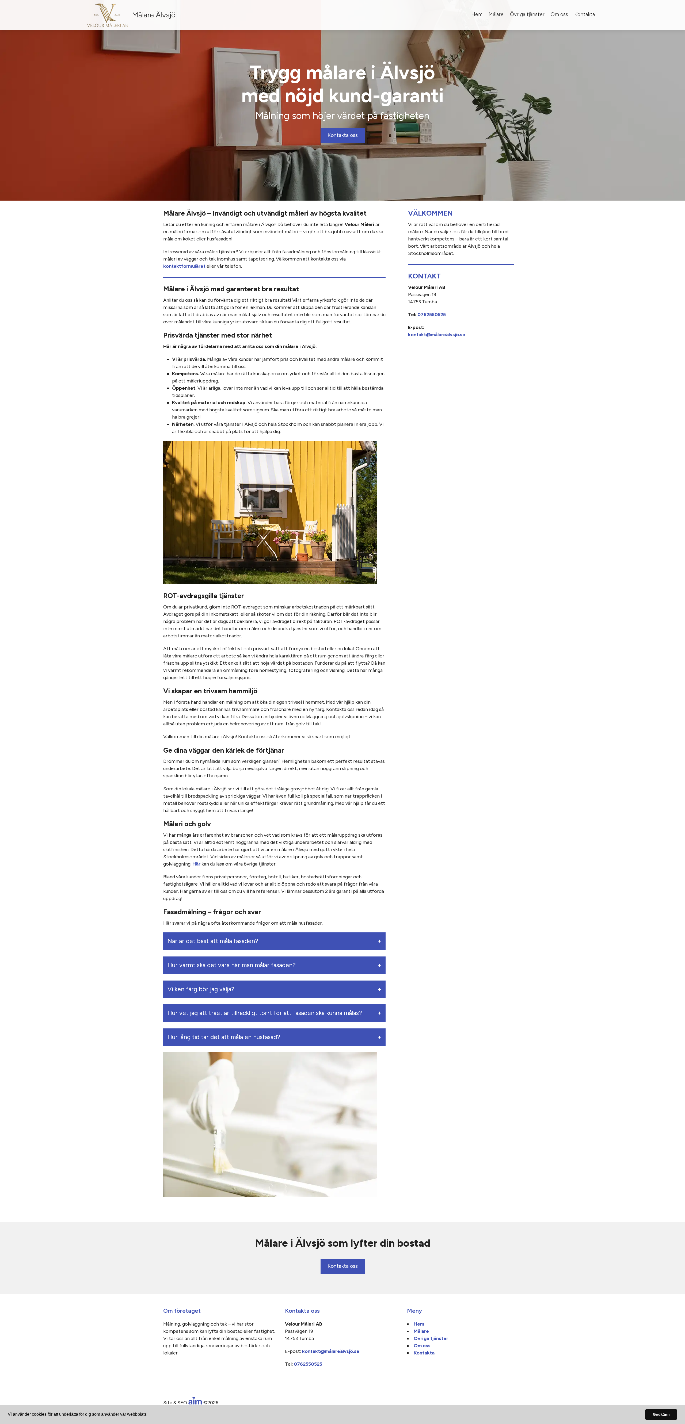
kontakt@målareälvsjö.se (436, 335)
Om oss (559, 14)
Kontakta (584, 14)
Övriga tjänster (527, 14)
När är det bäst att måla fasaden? (213, 941)
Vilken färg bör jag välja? (201, 989)
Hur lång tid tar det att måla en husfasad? (224, 1037)
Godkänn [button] (661, 1414)
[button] (148, 1415)
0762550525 (431, 314)
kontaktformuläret (184, 266)
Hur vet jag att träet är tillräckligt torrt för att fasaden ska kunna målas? (265, 1013)
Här (196, 864)
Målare (496, 14)
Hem (476, 14)
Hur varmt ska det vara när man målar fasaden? (232, 965)
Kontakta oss (343, 135)
